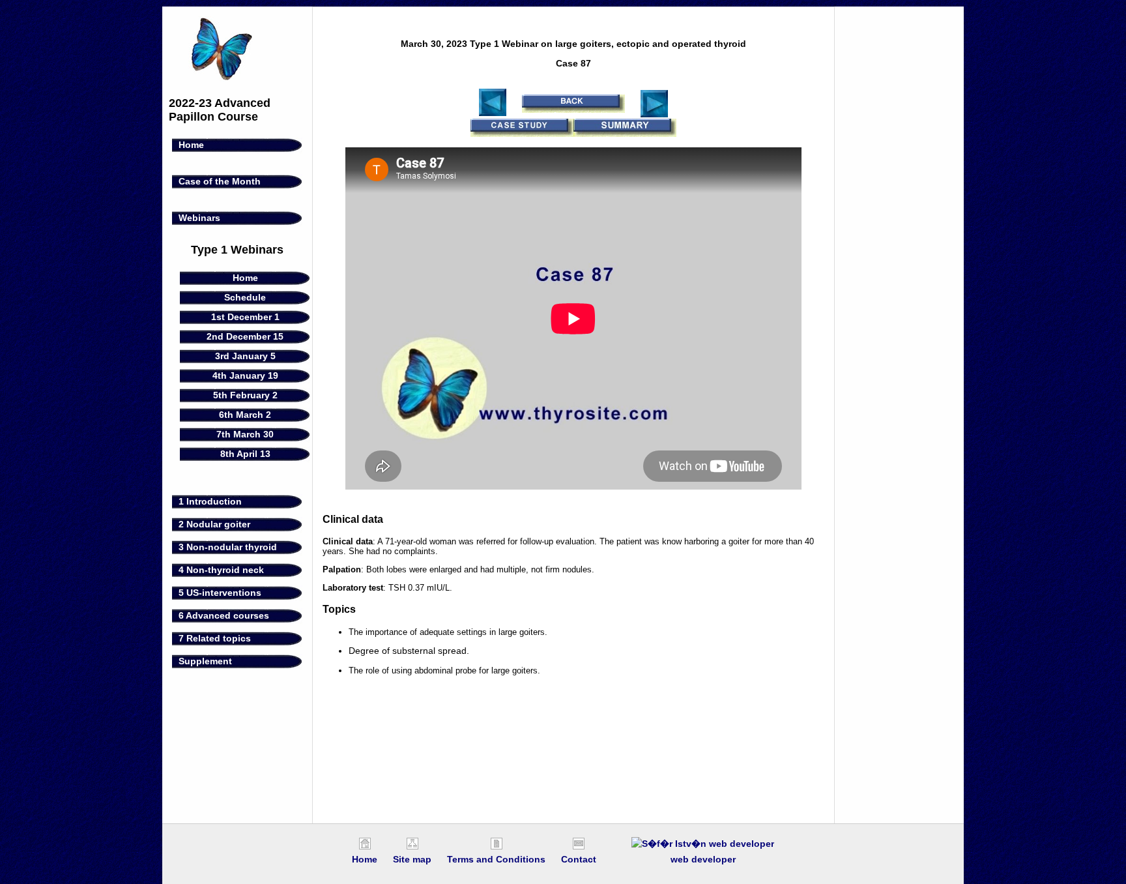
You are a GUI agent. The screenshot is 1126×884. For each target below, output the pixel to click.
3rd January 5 (245, 356)
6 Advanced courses (224, 615)
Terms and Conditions (496, 859)
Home (191, 145)
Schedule (245, 297)
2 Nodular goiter (214, 524)
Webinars (199, 218)
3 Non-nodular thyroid (228, 547)
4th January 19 (245, 375)
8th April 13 (245, 454)
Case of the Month (220, 181)
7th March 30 (245, 434)
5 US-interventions (220, 592)
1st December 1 (245, 317)
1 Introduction (210, 501)
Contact (578, 859)
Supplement (205, 661)
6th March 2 (245, 414)
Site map (412, 859)
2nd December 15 (245, 336)
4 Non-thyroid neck (221, 570)
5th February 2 (245, 395)
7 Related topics (215, 638)
